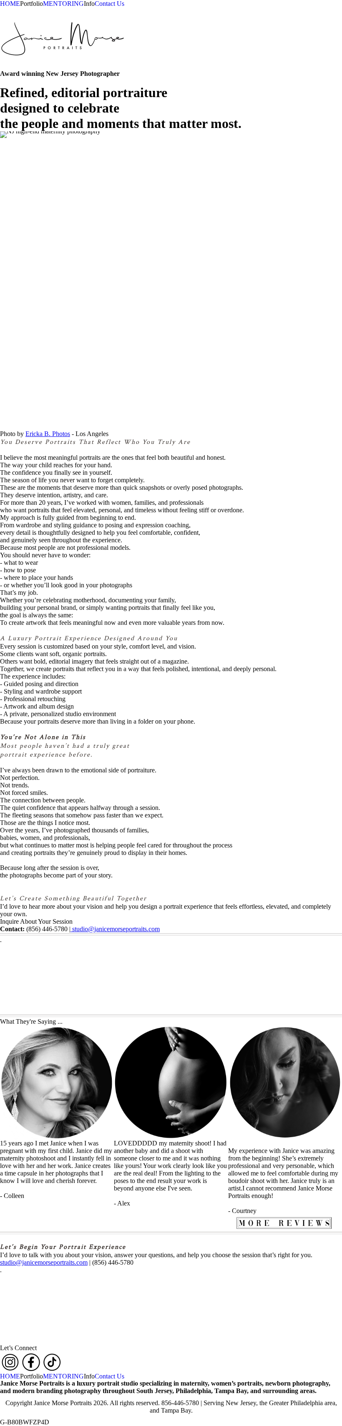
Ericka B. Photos (47, 433)
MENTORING (63, 3)
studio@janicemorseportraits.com (115, 928)
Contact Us (109, 3)
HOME (10, 3)
